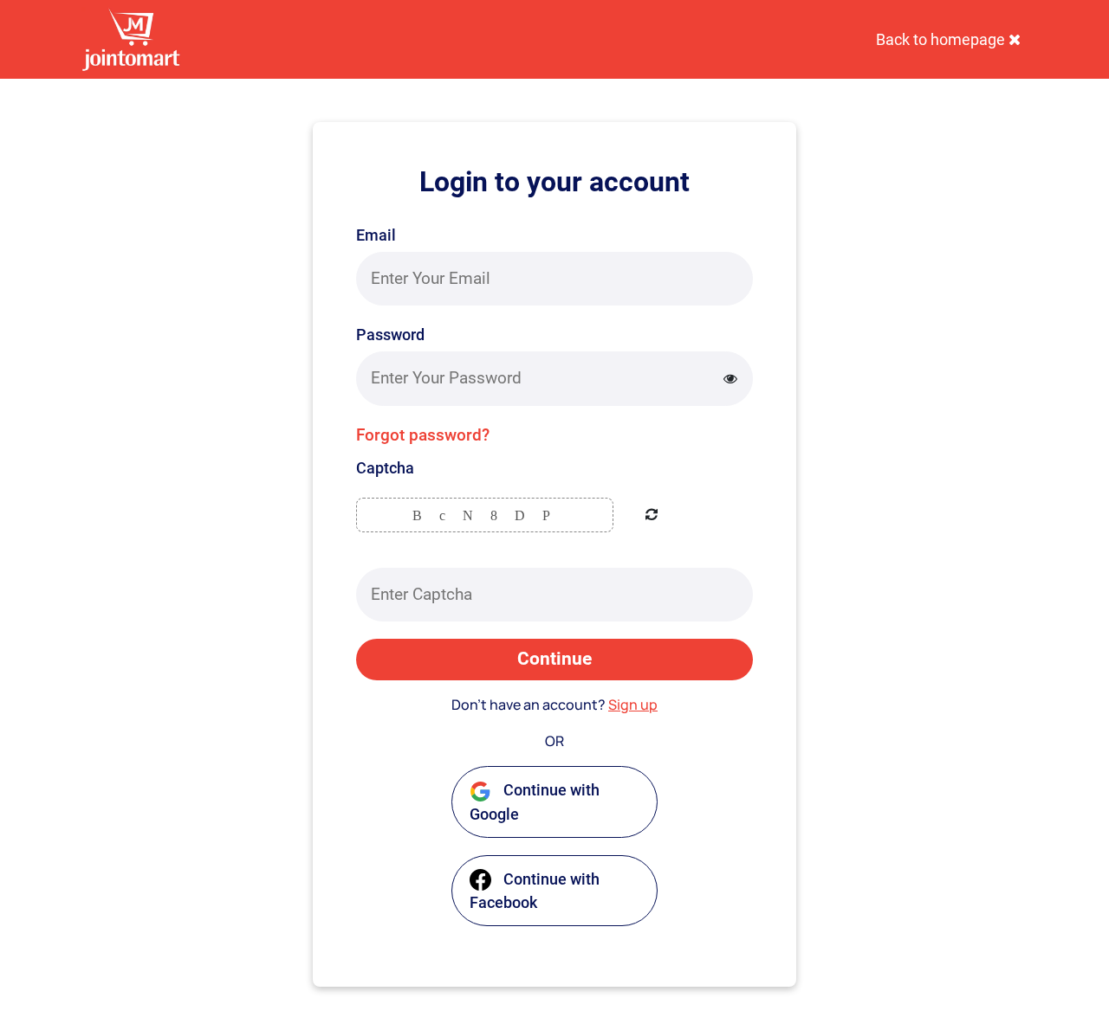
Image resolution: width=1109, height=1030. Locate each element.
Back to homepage (942, 39)
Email (376, 235)
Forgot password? (423, 435)
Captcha (385, 468)
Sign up (633, 704)
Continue (554, 658)
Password (390, 334)
